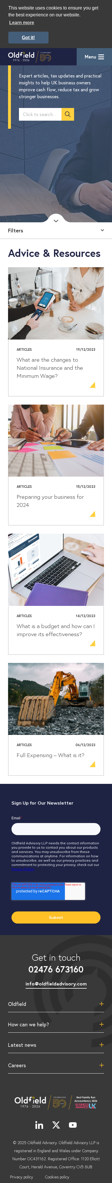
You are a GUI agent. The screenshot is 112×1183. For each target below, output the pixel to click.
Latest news (22, 1044)
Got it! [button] (28, 37)
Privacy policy (21, 1177)
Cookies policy (57, 1177)
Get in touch (56, 963)
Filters (15, 230)
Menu (90, 57)
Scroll (56, 218)
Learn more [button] (21, 22)
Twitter (56, 1125)
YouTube (73, 1125)
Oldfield (17, 1003)
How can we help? (28, 1024)
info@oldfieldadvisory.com (56, 983)
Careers (17, 1065)
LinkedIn (39, 1125)
